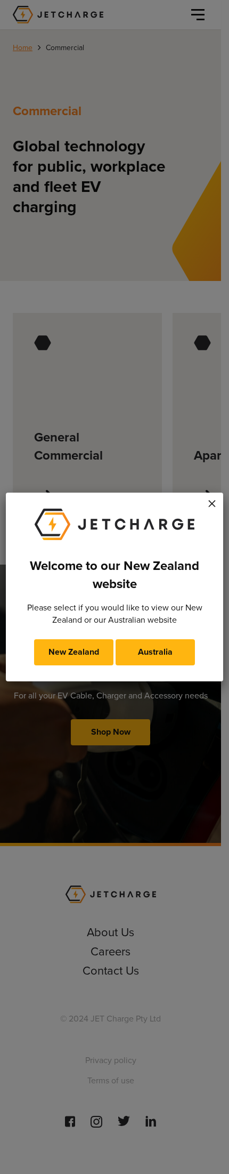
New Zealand (73, 652)
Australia (155, 652)
